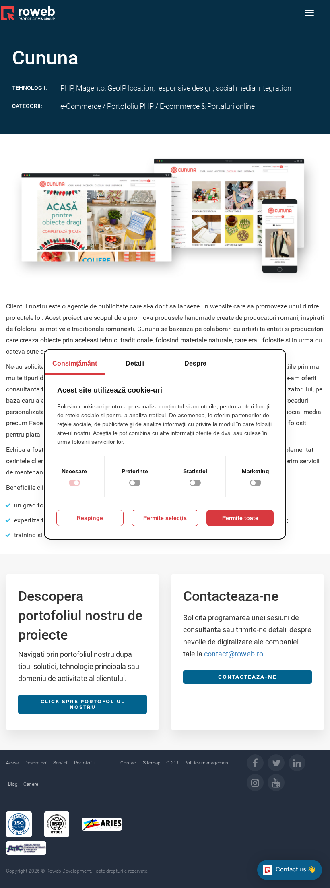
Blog (13, 784)
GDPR (172, 763)
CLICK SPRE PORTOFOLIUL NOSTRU (83, 704)
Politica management (207, 763)
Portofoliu (84, 763)
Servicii (60, 763)
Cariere (30, 784)
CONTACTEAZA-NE (247, 677)
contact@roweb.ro (233, 654)
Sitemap (152, 763)
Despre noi (36, 763)
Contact (128, 763)
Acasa (12, 763)
